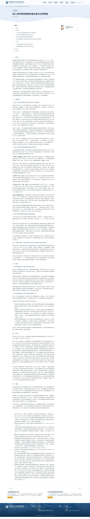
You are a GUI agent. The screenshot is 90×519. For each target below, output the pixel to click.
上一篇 (10, 488)
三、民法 (16, 41)
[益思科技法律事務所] (15, 2)
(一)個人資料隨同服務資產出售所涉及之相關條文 (26, 32)
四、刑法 (16, 48)
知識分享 (15, 10)
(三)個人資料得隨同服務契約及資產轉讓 (24, 37)
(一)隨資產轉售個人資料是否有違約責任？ (24, 44)
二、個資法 (16, 30)
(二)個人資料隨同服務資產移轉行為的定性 (24, 34)
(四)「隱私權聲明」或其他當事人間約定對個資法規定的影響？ (29, 39)
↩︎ (42, 421)
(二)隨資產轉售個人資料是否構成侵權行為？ (25, 46)
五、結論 (16, 51)
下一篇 (79, 488)
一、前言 (16, 28)
